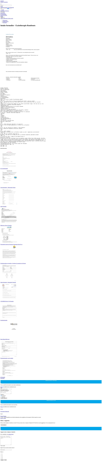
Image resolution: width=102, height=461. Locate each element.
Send (5, 459)
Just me (3, 396)
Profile (1, 16)
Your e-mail (2, 445)
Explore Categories (4, 2)
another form (10, 434)
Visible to (2, 394)
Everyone (4, 395)
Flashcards (2, 10)
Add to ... (2, 17)
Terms (5, 418)
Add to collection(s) (4, 18)
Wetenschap (5, 20)
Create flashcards (10, 7)
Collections (7, 10)
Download (2, 378)
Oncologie (5, 22)
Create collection (4, 398)
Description (4, 390)
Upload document (3, 7)
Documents (2, 411)
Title (1, 387)
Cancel (2, 459)
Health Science (5, 21)
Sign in (1, 386)
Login (1, 6)
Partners (4, 416)
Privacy (2, 418)
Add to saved (10, 18)
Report (1, 416)
